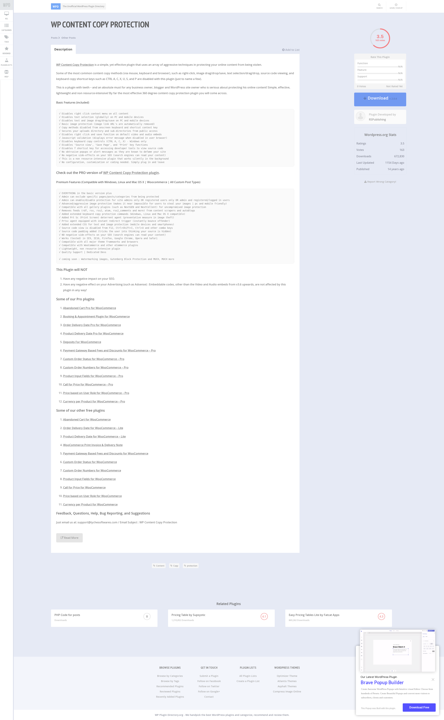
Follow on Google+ (209, 691)
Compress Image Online (287, 691)
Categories (7, 30)
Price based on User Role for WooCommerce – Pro (96, 393)
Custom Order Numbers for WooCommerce (92, 470)
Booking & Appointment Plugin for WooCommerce (96, 316)
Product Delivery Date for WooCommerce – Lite (94, 436)
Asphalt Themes (287, 686)
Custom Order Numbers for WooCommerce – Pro (96, 367)
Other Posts (68, 37)
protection (192, 565)
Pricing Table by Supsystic (219, 617)
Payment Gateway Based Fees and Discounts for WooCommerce (105, 453)
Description (63, 49)
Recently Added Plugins (170, 696)
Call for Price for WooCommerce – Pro (88, 384)
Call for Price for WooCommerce (84, 487)
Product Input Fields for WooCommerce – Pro (93, 376)
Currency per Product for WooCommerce (90, 504)
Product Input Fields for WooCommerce (89, 479)
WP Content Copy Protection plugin (131, 172)
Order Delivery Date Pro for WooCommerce (92, 325)
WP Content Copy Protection (100, 24)
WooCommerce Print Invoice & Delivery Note (93, 445)
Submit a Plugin (209, 676)
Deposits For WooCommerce (82, 342)
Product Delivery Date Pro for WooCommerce (93, 333)
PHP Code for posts (101, 617)
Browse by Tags (170, 681)
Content (160, 565)
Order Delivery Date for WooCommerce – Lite (93, 428)
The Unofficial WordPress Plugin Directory (78, 6)
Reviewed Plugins (170, 691)
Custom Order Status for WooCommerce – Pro (93, 359)
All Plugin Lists (248, 676)
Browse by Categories (170, 676)
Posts (54, 37)
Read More (70, 538)
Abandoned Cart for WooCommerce (87, 419)
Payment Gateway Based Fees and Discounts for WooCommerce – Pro (109, 350)
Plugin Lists (6, 65)
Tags (6, 41)
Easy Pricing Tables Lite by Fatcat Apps (336, 617)
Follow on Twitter (209, 686)
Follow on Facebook (209, 681)
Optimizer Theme (287, 676)
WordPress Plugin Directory (6, 5)
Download (382, 99)
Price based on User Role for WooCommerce (92, 496)
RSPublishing (377, 119)
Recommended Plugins (169, 686)
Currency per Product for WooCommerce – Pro (94, 401)
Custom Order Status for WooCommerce (90, 462)
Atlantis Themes (287, 681)
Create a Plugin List (248, 681)
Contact (209, 696)
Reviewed (7, 53)
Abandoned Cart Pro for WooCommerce (89, 308)
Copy (175, 565)
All (6, 18)
